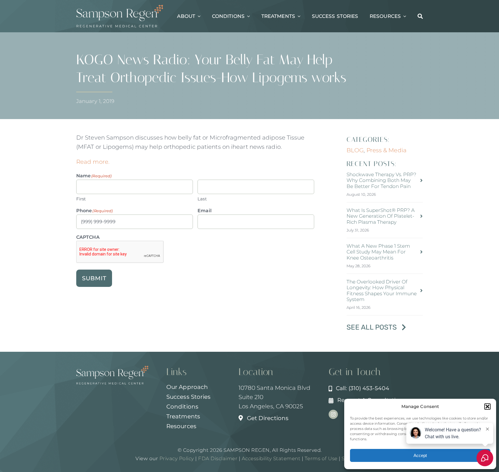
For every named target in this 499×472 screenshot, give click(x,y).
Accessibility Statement (271, 458)
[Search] (420, 16)
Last (202, 199)
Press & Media (386, 150)
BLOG (355, 150)
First (81, 199)
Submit (94, 278)
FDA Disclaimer (217, 458)
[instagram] (333, 414)
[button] (487, 406)
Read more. (92, 161)
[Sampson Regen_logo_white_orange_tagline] (119, 7)
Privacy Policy (176, 458)
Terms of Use (321, 458)
